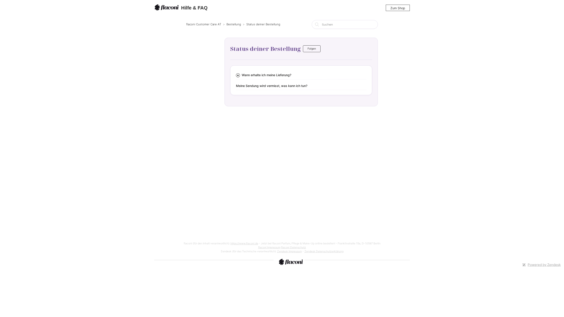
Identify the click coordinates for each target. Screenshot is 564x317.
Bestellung (233, 24)
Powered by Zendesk (544, 265)
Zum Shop (397, 8)
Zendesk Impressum (289, 251)
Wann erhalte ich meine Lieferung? (266, 75)
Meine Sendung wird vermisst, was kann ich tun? (271, 86)
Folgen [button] (312, 48)
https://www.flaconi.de (244, 243)
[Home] (167, 8)
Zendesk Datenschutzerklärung (323, 251)
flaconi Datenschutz (293, 247)
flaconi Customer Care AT (203, 24)
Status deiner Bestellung (263, 24)
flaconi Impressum (269, 247)
